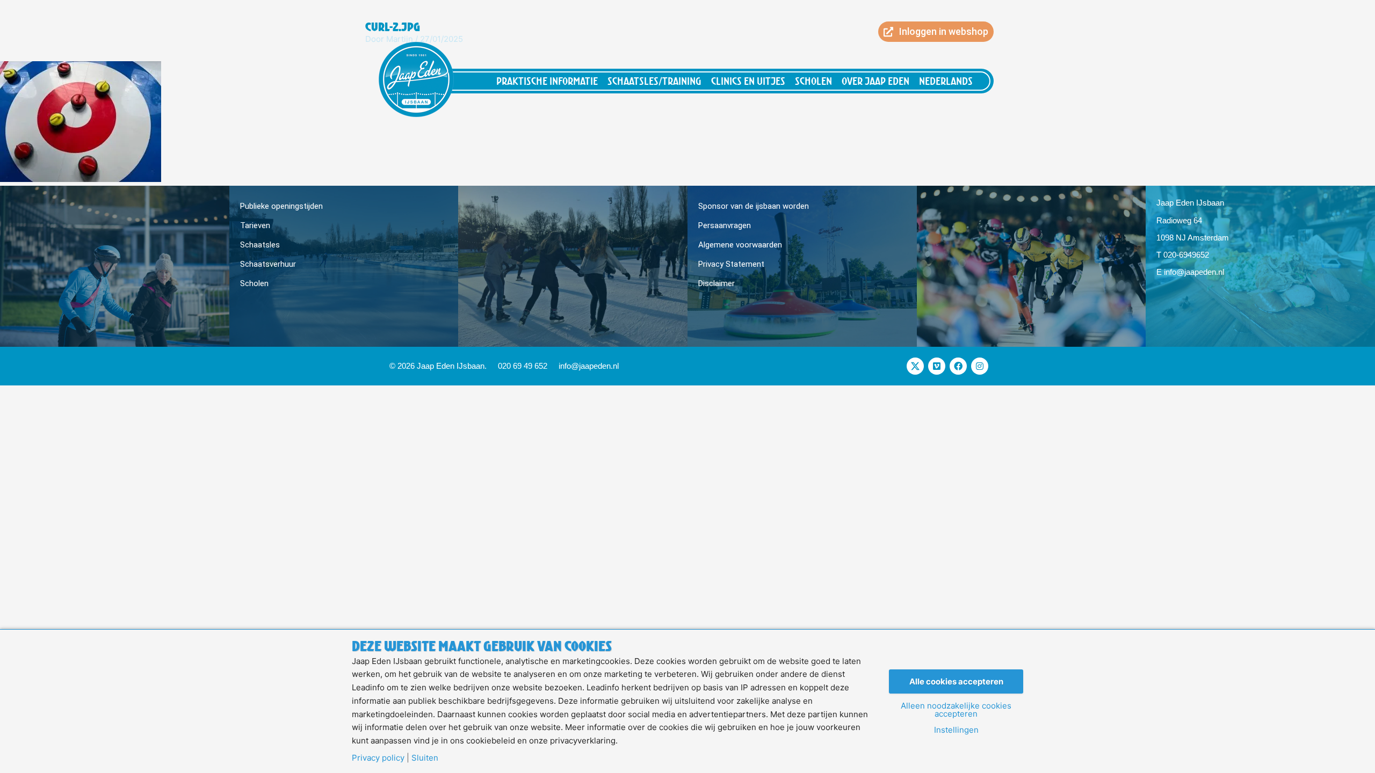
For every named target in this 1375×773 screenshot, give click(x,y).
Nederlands (946, 81)
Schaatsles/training (654, 81)
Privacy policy (378, 758)
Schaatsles (260, 245)
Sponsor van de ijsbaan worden (753, 206)
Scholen (813, 81)
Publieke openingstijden (281, 206)
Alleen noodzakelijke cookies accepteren (956, 710)
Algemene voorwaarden (740, 245)
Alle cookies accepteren (956, 681)
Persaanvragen (724, 225)
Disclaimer (716, 283)
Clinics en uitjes (748, 81)
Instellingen (956, 730)
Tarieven (255, 225)
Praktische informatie (547, 81)
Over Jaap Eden (875, 81)
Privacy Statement (731, 264)
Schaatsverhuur (268, 264)
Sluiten (424, 758)
